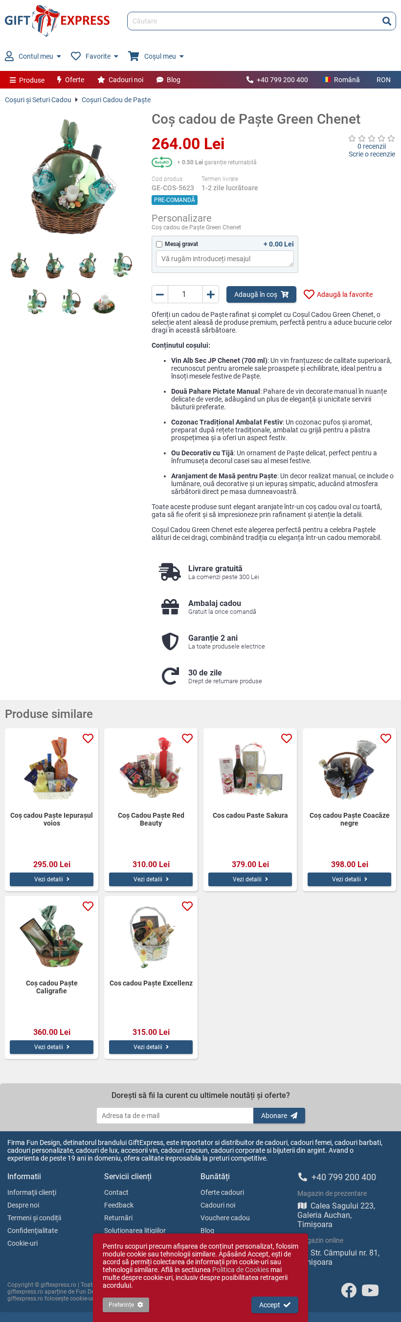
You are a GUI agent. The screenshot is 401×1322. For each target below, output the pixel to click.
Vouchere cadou (225, 1218)
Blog (173, 80)
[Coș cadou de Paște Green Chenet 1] (19, 265)
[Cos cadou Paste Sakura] (250, 770)
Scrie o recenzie (372, 154)
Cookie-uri (22, 1243)
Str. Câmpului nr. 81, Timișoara (338, 1257)
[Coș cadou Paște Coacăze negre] (349, 770)
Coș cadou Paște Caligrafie (52, 987)
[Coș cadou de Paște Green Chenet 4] (122, 265)
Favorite (98, 56)
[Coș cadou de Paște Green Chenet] (71, 177)
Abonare (274, 1116)
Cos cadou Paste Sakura (250, 815)
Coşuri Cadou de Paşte (116, 100)
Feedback (119, 1205)
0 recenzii (371, 146)
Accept (269, 1305)
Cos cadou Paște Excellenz (151, 983)
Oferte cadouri (222, 1192)
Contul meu (36, 56)
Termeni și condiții (34, 1218)
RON (384, 80)
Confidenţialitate (32, 1230)
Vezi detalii (48, 879)
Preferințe (121, 1304)
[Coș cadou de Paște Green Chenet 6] (71, 301)
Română (347, 80)
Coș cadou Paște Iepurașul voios (51, 819)
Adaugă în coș (255, 294)
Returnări (118, 1218)
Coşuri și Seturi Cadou (38, 100)
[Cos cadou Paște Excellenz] (151, 937)
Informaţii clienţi (31, 1192)
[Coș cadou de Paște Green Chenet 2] (53, 265)
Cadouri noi (126, 80)
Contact (116, 1192)
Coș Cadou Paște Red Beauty (151, 819)
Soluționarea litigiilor (135, 1230)
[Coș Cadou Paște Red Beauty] (151, 770)
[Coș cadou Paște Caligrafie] (51, 937)
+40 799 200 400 (282, 80)
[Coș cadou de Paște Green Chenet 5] (36, 301)
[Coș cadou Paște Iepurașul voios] (51, 770)
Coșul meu (160, 56)
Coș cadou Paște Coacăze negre (350, 819)
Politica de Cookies (240, 1270)
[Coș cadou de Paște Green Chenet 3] (88, 265)
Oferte (74, 80)
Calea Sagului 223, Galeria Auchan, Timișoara (336, 1215)
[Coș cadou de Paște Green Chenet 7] (105, 301)
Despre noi (23, 1205)
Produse (32, 80)
